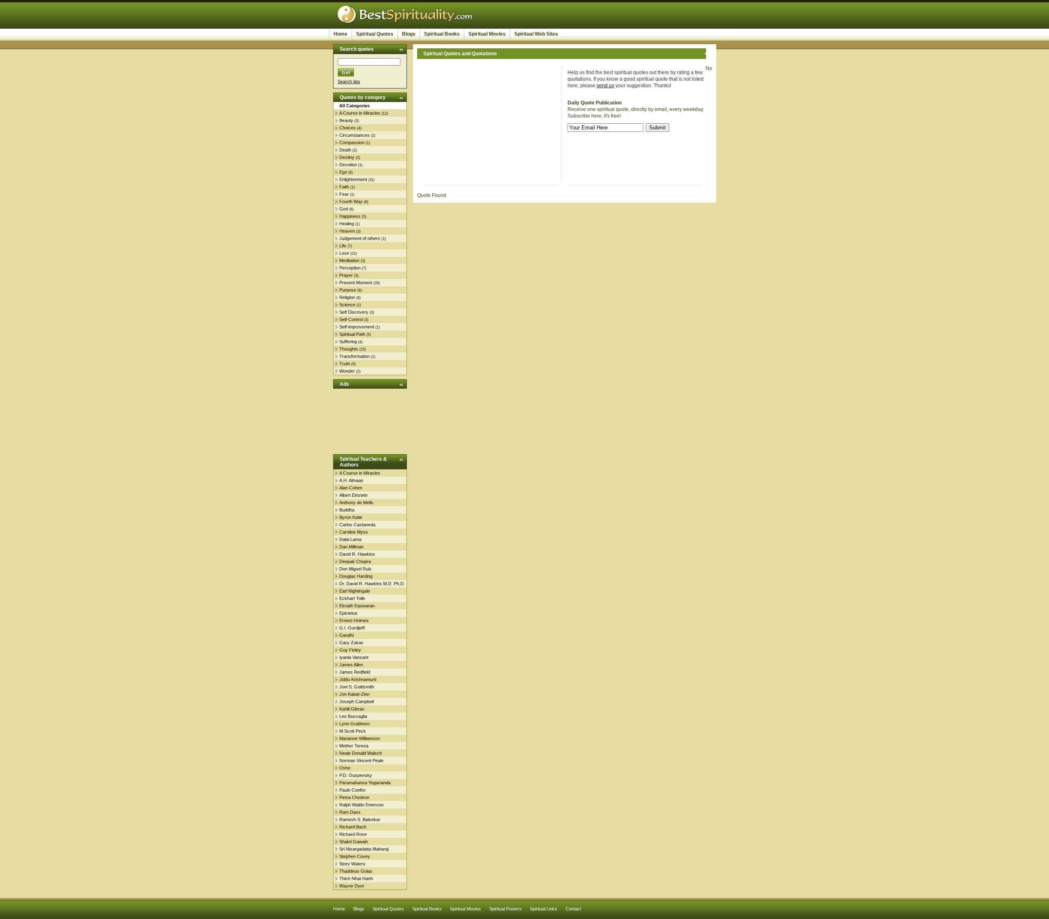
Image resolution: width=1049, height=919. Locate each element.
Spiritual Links (543, 908)
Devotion (348, 164)
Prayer (346, 275)
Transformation (354, 356)
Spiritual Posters (505, 908)
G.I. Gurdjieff (352, 627)
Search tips (349, 81)
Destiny (346, 157)
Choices (347, 127)
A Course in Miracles (359, 113)
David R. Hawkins (357, 554)
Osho (344, 767)
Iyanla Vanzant (353, 657)
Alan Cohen (350, 487)
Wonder (347, 371)
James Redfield (354, 672)
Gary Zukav (351, 642)
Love (344, 253)
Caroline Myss (353, 532)
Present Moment (355, 282)
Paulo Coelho (352, 790)
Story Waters (352, 863)
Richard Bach (352, 826)
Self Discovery (353, 312)
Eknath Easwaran (357, 605)
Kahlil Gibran (351, 708)
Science (347, 304)
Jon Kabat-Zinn (354, 694)
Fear (344, 194)
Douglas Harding (355, 576)
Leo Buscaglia (353, 716)
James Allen (351, 664)
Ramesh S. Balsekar (359, 819)
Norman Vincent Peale (361, 760)
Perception (350, 267)
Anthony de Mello (356, 502)
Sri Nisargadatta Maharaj (363, 849)
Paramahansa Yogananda (365, 782)
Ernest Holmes (354, 620)
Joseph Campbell (356, 701)
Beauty (346, 120)
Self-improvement (356, 326)
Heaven (347, 231)
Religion (347, 297)
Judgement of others (359, 238)
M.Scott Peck (352, 731)
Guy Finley (350, 649)
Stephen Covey (354, 856)
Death (345, 149)
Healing (346, 223)
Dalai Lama (350, 539)
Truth (344, 363)
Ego (343, 172)
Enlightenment (353, 179)
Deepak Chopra (355, 561)
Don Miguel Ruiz (355, 568)
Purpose (347, 289)
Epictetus (348, 613)
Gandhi (346, 635)
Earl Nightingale (354, 591)
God (343, 208)
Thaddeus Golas (355, 871)
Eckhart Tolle (352, 598)
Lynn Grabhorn (354, 723)
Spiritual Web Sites (536, 34)
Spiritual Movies (487, 34)
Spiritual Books (442, 34)
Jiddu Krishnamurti (357, 679)
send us (605, 85)
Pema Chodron (354, 797)
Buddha (346, 509)
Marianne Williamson (359, 738)
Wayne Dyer (351, 885)
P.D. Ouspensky (355, 775)
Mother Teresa (353, 745)
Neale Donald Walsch (360, 753)
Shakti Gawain (353, 841)
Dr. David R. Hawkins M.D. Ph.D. (372, 583)
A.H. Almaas (351, 480)
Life (342, 245)
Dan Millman (351, 546)
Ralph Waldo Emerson (361, 804)
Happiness (350, 216)
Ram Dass (350, 812)
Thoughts (348, 348)
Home (340, 34)
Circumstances (354, 135)
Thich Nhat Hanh (356, 878)
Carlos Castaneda (357, 524)
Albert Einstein (353, 495)
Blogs (409, 34)
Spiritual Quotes (374, 34)
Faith (344, 186)
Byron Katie (350, 517)
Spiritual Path (352, 334)
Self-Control (351, 319)
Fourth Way (351, 201)
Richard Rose (353, 834)
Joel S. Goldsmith (356, 686)
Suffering (348, 341)
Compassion (351, 142)
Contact (573, 908)
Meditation (349, 260)
